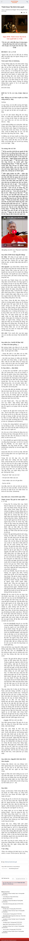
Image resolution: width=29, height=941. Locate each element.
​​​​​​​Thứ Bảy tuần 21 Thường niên (9, 908)
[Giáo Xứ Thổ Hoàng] (14, 1)
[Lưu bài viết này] (26, 12)
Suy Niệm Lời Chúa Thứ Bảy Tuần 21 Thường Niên (13, 893)
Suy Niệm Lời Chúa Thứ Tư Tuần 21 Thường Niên (13, 926)
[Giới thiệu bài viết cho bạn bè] (22, 12)
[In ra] (24, 12)
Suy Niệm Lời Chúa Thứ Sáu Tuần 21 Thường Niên (13, 910)
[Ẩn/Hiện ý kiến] (13, 879)
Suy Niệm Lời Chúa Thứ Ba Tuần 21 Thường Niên (13, 931)
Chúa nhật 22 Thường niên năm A (10, 903)
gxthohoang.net (13, 940)
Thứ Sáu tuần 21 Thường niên (9, 913)
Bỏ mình (4, 898)
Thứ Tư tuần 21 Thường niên (9, 929)
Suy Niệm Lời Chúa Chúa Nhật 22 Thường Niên (13, 900)
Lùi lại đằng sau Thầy (7, 896)
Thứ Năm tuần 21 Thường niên (9, 922)
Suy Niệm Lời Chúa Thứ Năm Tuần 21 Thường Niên (14, 919)
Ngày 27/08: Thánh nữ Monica (9, 924)
